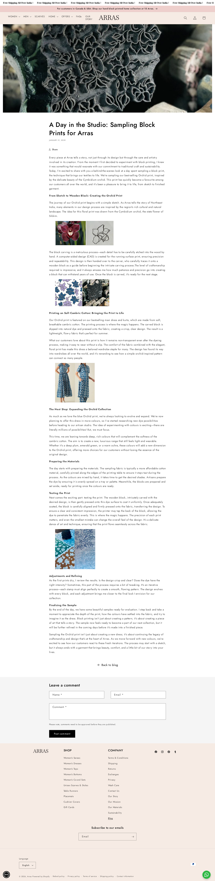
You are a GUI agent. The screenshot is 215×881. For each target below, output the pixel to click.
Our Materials (115, 807)
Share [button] (55, 149)
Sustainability (115, 812)
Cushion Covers (72, 801)
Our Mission (114, 801)
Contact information (125, 876)
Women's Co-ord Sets (75, 780)
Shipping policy (107, 876)
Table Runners (71, 791)
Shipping (112, 763)
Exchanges (113, 774)
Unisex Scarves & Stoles (76, 785)
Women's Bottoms (73, 774)
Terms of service (90, 876)
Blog (110, 818)
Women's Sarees (72, 758)
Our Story (113, 796)
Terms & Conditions (118, 758)
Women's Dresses (72, 763)
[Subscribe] (132, 837)
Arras (29, 876)
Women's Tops (71, 768)
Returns (112, 768)
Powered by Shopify (41, 876)
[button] (14, 16)
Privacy (111, 780)
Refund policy (58, 876)
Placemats (69, 796)
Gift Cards (69, 807)
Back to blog (110, 665)
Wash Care (113, 785)
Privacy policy (74, 876)
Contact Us (113, 791)
